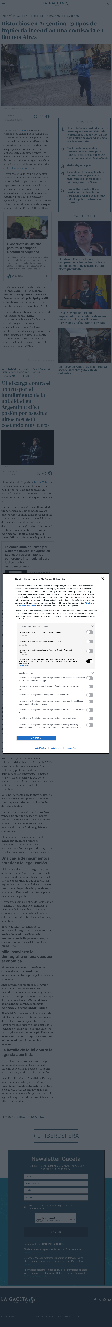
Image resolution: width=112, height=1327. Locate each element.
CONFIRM (36, 738)
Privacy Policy (71, 748)
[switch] (89, 632)
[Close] (103, 579)
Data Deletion (40, 748)
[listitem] (56, 626)
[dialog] (56, 663)
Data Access (56, 748)
